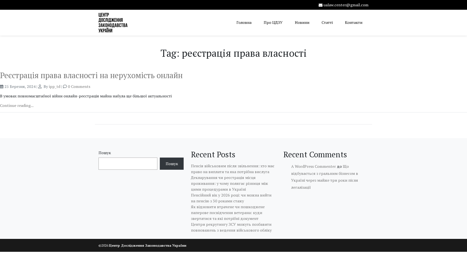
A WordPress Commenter (313, 166)
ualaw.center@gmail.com (345, 5)
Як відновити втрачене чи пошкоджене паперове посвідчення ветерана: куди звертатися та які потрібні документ (228, 212)
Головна (243, 22)
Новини (302, 22)
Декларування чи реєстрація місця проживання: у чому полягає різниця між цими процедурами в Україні (229, 183)
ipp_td (54, 86)
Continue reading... (17, 105)
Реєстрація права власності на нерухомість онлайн (91, 75)
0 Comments (79, 86)
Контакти (353, 22)
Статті (327, 22)
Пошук (105, 152)
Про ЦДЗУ (273, 22)
